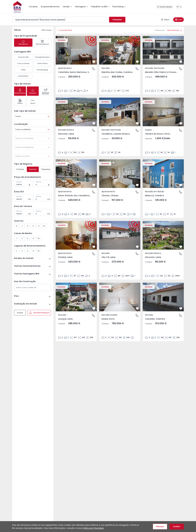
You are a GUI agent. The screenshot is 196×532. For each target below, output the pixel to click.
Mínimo (19, 182)
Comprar (20, 169)
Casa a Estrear (23, 63)
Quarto (32, 103)
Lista (180, 19)
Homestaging (42, 70)
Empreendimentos (42, 57)
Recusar (160, 526)
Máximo (38, 182)
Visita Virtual (42, 63)
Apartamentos (20, 93)
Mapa (166, 19)
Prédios (20, 103)
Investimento (23, 76)
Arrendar (33, 169)
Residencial (23, 44)
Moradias (32, 93)
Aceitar (176, 526)
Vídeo (23, 70)
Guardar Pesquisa (41, 312)
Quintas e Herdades (45, 93)
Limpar (20, 312)
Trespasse (45, 169)
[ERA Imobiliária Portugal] (17, 7)
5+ (44, 226)
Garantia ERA (23, 57)
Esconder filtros (66, 30)
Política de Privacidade (93, 528)
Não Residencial (42, 44)
